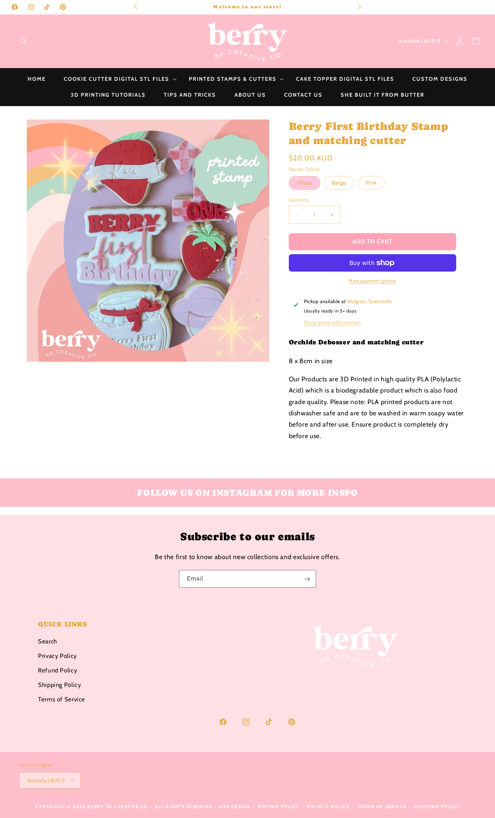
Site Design (234, 806)
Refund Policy (57, 670)
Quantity (299, 200)
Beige (339, 183)
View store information (332, 322)
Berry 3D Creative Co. (118, 806)
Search (47, 641)
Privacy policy (328, 806)
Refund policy (279, 806)
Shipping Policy (59, 684)
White (304, 183)
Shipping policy (437, 806)
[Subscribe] (307, 579)
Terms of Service (61, 698)
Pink (371, 183)
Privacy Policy (57, 655)
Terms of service (382, 806)
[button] (23, 41)
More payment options (372, 280)
